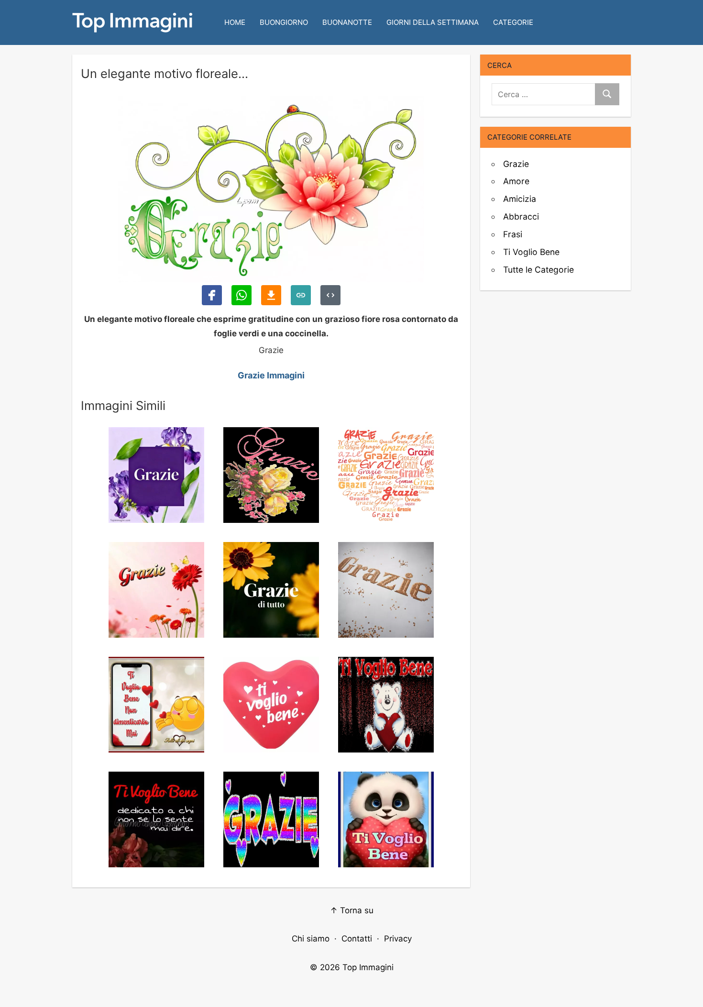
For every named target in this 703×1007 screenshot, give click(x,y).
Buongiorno (284, 22)
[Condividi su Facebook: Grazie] (212, 295)
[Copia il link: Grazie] (301, 295)
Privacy (398, 938)
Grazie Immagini (271, 375)
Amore (516, 181)
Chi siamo (311, 938)
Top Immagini (368, 967)
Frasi (512, 234)
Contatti (356, 938)
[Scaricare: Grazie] (271, 295)
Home (234, 22)
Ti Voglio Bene (531, 252)
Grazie (516, 164)
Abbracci (521, 216)
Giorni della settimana (432, 22)
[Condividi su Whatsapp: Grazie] (241, 295)
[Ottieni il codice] (330, 295)
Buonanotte (347, 22)
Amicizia (519, 199)
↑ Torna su (351, 910)
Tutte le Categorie (538, 270)
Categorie (513, 22)
